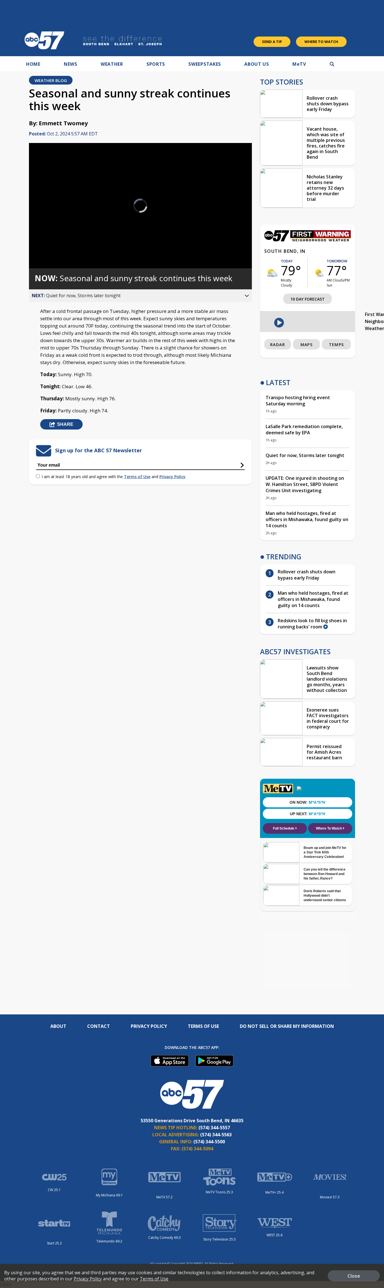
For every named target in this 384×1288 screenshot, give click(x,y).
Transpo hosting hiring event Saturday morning (298, 400)
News (70, 64)
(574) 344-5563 (216, 1135)
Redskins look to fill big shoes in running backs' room (312, 623)
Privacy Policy (172, 476)
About (58, 1026)
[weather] (272, 272)
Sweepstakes (204, 64)
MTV (299, 64)
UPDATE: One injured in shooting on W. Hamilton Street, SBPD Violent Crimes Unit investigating (305, 484)
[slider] (48, 244)
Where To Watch (321, 41)
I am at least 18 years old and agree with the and (114, 476)
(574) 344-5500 (209, 1142)
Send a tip (272, 41)
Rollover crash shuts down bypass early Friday (328, 103)
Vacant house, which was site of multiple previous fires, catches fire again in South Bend (326, 143)
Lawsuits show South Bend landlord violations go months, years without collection (327, 679)
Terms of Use (137, 476)
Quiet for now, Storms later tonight (305, 455)
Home (33, 64)
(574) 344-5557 (214, 1128)
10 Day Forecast (307, 299)
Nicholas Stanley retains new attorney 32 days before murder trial (325, 188)
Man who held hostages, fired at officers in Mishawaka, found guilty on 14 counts (307, 519)
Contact (98, 1026)
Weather (112, 64)
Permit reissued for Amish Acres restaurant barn (324, 752)
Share (65, 424)
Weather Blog (51, 80)
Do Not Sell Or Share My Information (287, 1026)
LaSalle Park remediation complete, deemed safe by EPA (304, 429)
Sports (155, 64)
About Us (256, 64)
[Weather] (307, 240)
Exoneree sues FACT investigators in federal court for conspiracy (328, 718)
